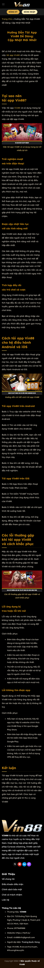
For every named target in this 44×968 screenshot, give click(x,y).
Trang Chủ (7, 19)
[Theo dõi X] (15, 864)
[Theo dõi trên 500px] (24, 864)
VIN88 (5, 835)
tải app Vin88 (13, 55)
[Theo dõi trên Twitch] (29, 864)
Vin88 (17, 108)
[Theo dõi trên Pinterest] (19, 864)
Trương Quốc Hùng (31, 942)
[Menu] (3, 4)
